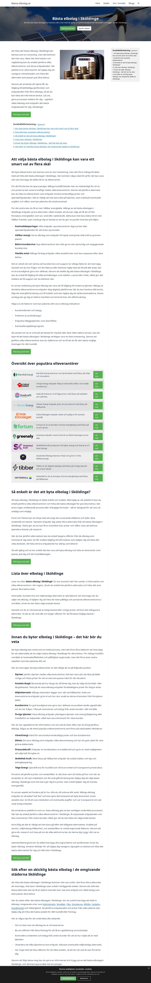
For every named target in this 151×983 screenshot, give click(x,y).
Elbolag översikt (68, 28)
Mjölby (87, 904)
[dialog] (75, 974)
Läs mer (97, 374)
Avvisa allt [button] (84, 978)
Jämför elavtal (84, 28)
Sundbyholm (17, 908)
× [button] (148, 968)
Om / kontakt (119, 3)
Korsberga (77, 904)
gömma (41, 124)
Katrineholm (49, 904)
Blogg (131, 3)
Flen (69, 904)
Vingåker (61, 904)
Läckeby (96, 904)
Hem (97, 3)
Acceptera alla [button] (68, 978)
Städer (106, 3)
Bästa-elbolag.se (21, 3)
